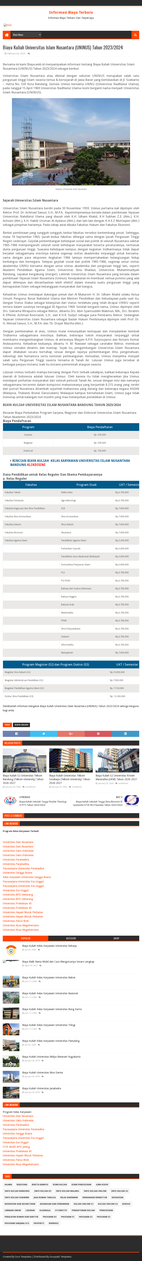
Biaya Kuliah (21, 725)
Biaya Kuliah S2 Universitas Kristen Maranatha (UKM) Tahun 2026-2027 (116, 777)
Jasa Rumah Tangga (45, 1197)
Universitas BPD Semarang (18, 894)
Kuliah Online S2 (108, 1204)
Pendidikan (106, 1210)
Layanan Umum (13, 1210)
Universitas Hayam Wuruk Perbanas (23, 912)
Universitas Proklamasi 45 (17, 903)
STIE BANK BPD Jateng (16, 1146)
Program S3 (103, 1217)
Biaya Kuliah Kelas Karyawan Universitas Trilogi (48, 1025)
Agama (8, 1184)
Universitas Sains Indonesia (18, 850)
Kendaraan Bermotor (94, 1197)
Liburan (30, 1210)
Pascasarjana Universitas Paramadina (23, 868)
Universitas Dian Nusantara (18, 842)
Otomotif (61, 1210)
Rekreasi (54, 1223)
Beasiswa (22, 1184)
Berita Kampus (40, 1184)
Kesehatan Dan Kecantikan (20, 1204)
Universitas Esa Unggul (15, 890)
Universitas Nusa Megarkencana (21, 925)
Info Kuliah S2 (119, 1191)
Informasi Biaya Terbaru (71, 12)
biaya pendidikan (81, 1184)
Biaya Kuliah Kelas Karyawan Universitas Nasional (50, 993)
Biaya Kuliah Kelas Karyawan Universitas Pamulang (51, 1040)
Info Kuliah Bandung (17, 1191)
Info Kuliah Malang (67, 1191)
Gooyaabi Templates (61, 1256)
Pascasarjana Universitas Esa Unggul (23, 881)
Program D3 (49, 1217)
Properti (39, 1223)
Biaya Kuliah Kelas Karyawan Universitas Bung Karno (52, 1009)
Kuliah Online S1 (83, 1204)
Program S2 (85, 1217)
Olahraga (44, 1210)
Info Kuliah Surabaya (17, 1197)
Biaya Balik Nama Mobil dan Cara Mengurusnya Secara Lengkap (58, 961)
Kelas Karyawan (69, 1197)
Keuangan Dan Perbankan (54, 1204)
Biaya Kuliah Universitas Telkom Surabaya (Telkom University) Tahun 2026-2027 (69, 779)
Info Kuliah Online (95, 1191)
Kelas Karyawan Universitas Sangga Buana (27, 877)
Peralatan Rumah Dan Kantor (21, 1217)
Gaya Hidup (102, 1184)
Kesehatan (117, 1197)
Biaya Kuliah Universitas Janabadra (41, 1088)
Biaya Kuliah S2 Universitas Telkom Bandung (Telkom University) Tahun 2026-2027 (23, 779)
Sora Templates (23, 1256)
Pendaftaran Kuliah (83, 1210)
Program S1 (67, 1217)
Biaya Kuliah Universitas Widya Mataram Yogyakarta (51, 1056)
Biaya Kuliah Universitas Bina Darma (42, 1072)
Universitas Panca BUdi (16, 920)
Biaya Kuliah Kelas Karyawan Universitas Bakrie (48, 977)
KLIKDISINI (36, 465)
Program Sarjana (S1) (17, 1223)
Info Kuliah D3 (42, 1191)
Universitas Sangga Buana (17, 872)
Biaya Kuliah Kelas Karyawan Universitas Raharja (49, 945)
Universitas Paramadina (16, 859)
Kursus (126, 1204)
